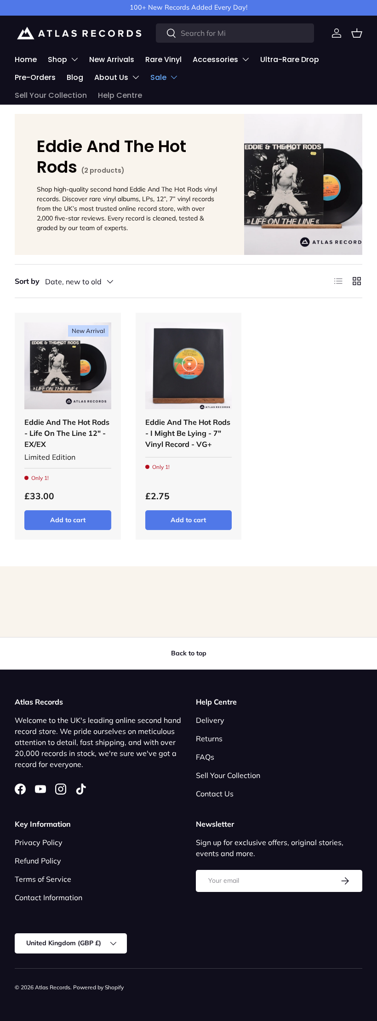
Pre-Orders (35, 77)
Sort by (27, 281)
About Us (111, 77)
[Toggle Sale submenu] (173, 77)
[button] (357, 33)
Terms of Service (43, 879)
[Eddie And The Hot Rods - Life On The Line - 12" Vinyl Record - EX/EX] (67, 365)
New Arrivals (111, 59)
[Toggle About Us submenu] (135, 77)
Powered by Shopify (98, 987)
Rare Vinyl (163, 59)
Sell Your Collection (51, 95)
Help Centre (120, 95)
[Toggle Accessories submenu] (245, 59)
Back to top (188, 653)
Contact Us (215, 793)
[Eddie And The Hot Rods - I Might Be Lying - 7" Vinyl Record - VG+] (188, 365)
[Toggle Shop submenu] (74, 59)
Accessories (215, 59)
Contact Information (48, 897)
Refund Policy (38, 860)
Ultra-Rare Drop (289, 59)
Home (26, 59)
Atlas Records (52, 987)
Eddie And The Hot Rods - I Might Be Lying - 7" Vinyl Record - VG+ (187, 433)
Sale (158, 77)
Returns (209, 738)
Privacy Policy (39, 842)
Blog (75, 77)
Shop (57, 59)
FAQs (205, 757)
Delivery (210, 720)
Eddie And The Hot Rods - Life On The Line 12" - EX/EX (66, 433)
